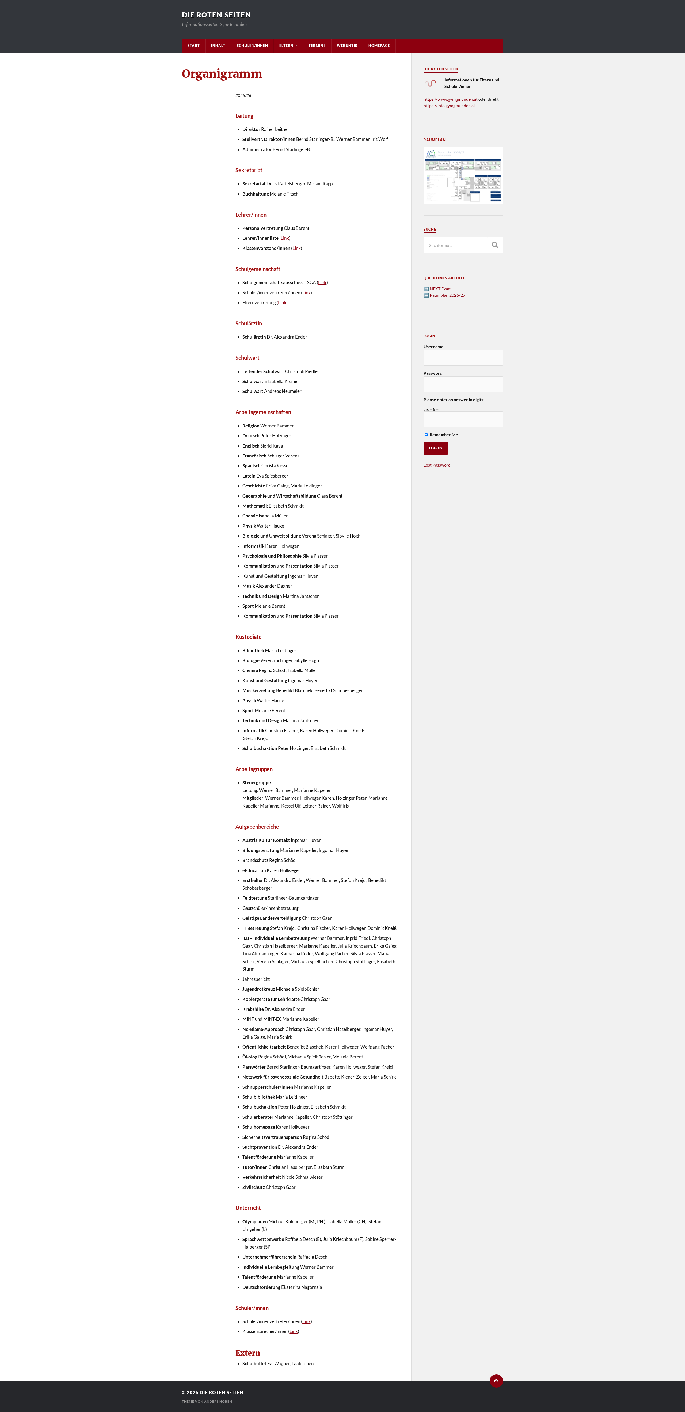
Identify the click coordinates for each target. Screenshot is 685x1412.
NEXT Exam (440, 288)
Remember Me (443, 434)
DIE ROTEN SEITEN (216, 15)
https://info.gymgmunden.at (449, 105)
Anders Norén (218, 1401)
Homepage (379, 45)
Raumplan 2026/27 (447, 295)
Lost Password (437, 464)
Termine (317, 45)
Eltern (286, 45)
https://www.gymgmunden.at (451, 99)
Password (433, 372)
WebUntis (347, 45)
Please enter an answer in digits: (454, 399)
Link (285, 238)
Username (433, 346)
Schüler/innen (252, 45)
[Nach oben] (496, 1381)
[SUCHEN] (495, 245)
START (194, 45)
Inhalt (218, 45)
